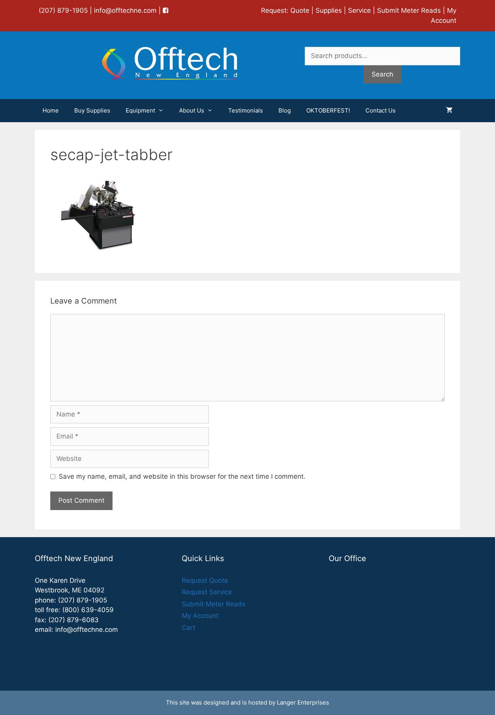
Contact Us (380, 110)
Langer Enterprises (303, 702)
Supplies (329, 10)
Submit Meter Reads (409, 10)
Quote (299, 10)
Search (382, 74)
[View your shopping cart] (449, 110)
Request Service (207, 592)
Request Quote (205, 580)
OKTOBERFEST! (328, 110)
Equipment (140, 110)
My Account (200, 615)
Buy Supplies (92, 110)
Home (51, 110)
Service (359, 10)
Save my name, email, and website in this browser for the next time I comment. (182, 476)
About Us (191, 110)
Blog (284, 110)
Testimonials (245, 110)
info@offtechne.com (125, 10)
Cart (188, 627)
